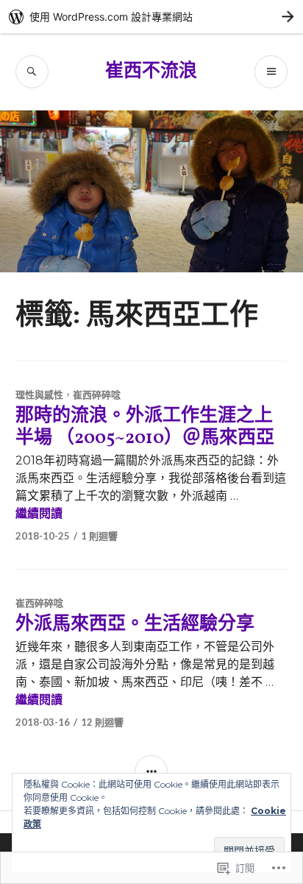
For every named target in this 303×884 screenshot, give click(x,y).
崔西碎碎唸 (97, 394)
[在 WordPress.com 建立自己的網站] (151, 16)
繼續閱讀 (39, 513)
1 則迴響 (99, 536)
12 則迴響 (102, 722)
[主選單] (271, 71)
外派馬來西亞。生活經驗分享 (134, 624)
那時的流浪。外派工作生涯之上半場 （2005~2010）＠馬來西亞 (144, 427)
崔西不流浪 (151, 72)
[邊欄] (151, 771)
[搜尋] (32, 71)
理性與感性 (39, 394)
